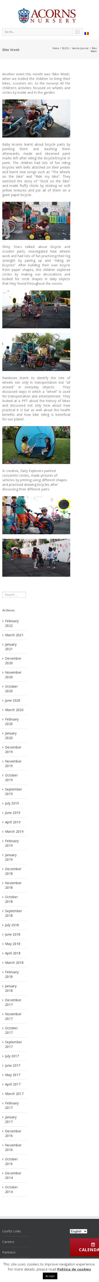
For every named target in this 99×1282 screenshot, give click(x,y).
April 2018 (12, 953)
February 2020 (12, 721)
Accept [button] (50, 1276)
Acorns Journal (80, 48)
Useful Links (11, 1231)
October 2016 (11, 1161)
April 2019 (12, 822)
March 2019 (14, 831)
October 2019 (11, 777)
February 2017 (12, 1105)
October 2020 (11, 688)
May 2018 (12, 944)
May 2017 (12, 1075)
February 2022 (12, 623)
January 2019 (11, 857)
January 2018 (11, 988)
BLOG (65, 48)
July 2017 (12, 1056)
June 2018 (12, 934)
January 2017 (11, 1119)
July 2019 (12, 803)
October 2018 (11, 899)
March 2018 (14, 962)
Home (55, 48)
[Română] (86, 33)
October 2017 (11, 1030)
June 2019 (12, 812)
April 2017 (12, 1084)
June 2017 (12, 1065)
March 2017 (14, 1093)
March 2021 (14, 635)
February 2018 (12, 974)
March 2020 (14, 710)
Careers (8, 1242)
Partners (8, 1252)
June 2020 (12, 700)
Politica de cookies (74, 1269)
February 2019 (12, 843)
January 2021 (11, 646)
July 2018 (12, 925)
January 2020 (11, 735)
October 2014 (11, 1189)
